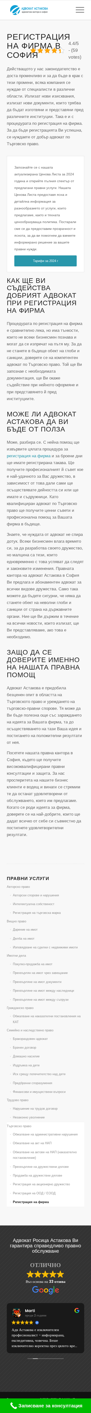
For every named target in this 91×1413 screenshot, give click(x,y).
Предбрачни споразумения (32, 1083)
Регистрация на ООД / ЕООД (34, 1193)
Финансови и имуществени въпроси (39, 1092)
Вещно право (16, 921)
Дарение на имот (25, 929)
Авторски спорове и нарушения (36, 895)
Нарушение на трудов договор (35, 1108)
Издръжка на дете (26, 1065)
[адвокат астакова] (38, 10)
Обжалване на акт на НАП (32, 1143)
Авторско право (18, 887)
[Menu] (77, 10)
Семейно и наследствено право (30, 1030)
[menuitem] (77, 10)
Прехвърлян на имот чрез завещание (40, 973)
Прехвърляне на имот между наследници (43, 990)
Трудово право (17, 1100)
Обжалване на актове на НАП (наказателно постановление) (45, 1155)
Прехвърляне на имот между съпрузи (40, 999)
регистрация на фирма (28, 456)
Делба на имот (23, 938)
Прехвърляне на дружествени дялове (41, 1167)
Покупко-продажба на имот (32, 964)
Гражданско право (20, 1008)
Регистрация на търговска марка (37, 913)
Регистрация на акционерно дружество (41, 1184)
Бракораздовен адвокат (30, 1039)
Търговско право (19, 1126)
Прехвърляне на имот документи (37, 982)
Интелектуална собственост (33, 904)
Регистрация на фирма (31, 1202)
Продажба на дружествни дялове (37, 1175)
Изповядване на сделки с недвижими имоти (45, 947)
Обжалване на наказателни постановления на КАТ (47, 1019)
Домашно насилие (26, 1056)
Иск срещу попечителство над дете (39, 1074)
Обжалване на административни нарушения (45, 1134)
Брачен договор (24, 1047)
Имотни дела (16, 955)
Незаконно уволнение (29, 1117)
